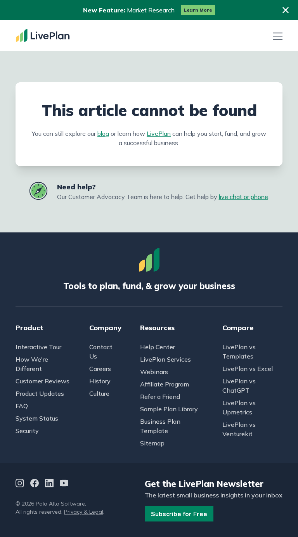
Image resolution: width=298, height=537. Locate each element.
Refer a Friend (160, 396)
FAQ (22, 406)
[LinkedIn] (49, 484)
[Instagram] (20, 484)
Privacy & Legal (83, 511)
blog (103, 133)
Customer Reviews (42, 381)
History (100, 381)
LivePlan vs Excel (247, 368)
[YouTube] (64, 484)
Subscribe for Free (179, 514)
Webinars (154, 372)
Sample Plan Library (169, 409)
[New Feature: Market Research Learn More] (149, 10)
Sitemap (152, 443)
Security (27, 431)
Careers (100, 368)
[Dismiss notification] (285, 10)
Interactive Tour (38, 347)
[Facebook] (34, 484)
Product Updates (40, 393)
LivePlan (159, 133)
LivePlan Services (165, 359)
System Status (37, 418)
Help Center (157, 347)
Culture (99, 393)
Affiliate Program (164, 384)
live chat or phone (243, 197)
